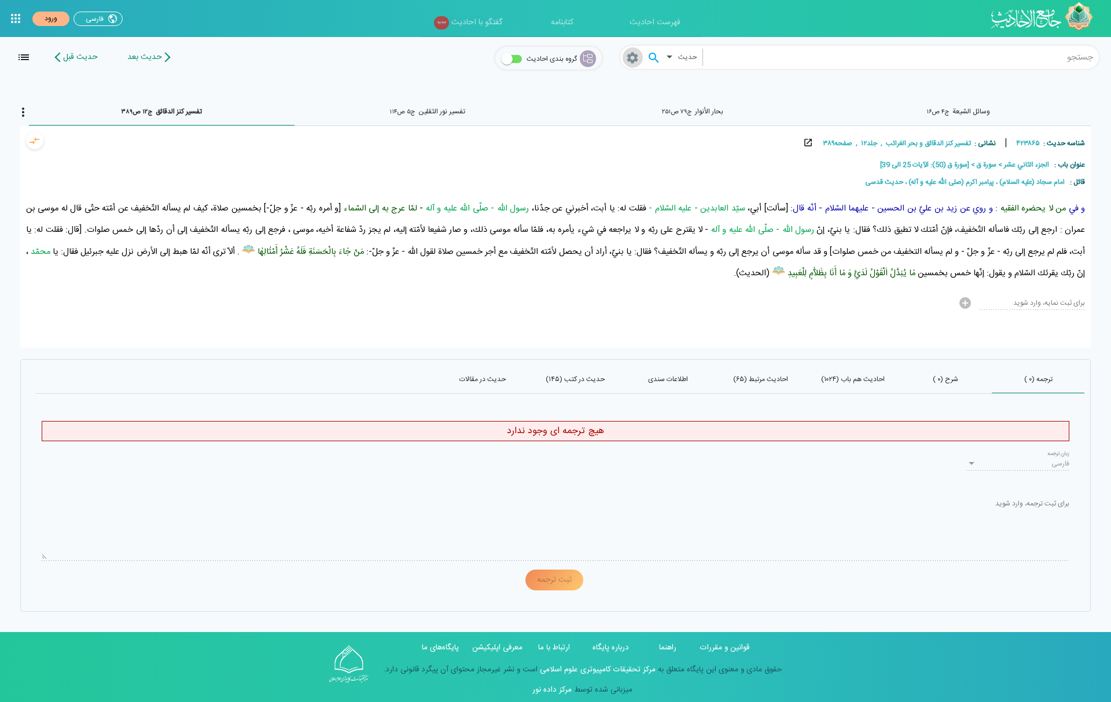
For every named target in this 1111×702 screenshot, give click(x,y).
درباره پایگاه (611, 647)
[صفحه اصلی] (1046, 18)
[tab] (958, 111)
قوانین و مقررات (724, 647)
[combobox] (901, 57)
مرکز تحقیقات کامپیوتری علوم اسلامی (597, 669)
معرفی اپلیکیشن (497, 647)
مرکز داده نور (552, 689)
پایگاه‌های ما (440, 647)
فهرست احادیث (655, 22)
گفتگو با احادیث (469, 22)
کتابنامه (562, 22)
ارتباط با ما (554, 647)
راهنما (667, 647)
